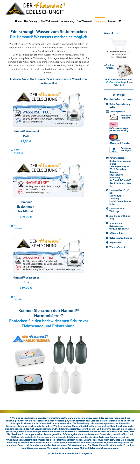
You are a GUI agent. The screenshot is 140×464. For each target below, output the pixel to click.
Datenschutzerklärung (120, 237)
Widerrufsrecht (117, 247)
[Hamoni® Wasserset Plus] (48, 108)
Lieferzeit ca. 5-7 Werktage (118, 210)
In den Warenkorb (18, 151)
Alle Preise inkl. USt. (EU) (119, 217)
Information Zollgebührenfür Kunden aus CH (119, 226)
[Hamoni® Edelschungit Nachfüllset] (48, 179)
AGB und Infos (116, 233)
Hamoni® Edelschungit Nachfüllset (25, 206)
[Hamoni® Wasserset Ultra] (48, 255)
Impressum (115, 242)
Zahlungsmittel (117, 111)
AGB (82, 447)
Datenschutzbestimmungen (103, 447)
